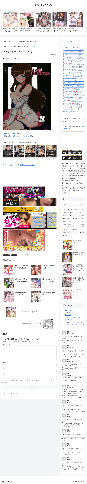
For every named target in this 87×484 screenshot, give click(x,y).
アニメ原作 (7, 255)
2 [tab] (42, 36)
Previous (1, 23)
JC (20, 255)
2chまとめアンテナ (71, 310)
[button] (83, 42)
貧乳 (30, 255)
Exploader (17, 136)
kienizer (15, 133)
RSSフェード (66, 193)
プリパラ (15, 255)
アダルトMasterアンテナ (72, 317)
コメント (6, 344)
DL (5, 133)
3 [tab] (45, 36)
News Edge (68, 315)
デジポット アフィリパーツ (51, 158)
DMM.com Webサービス (27, 46)
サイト (5, 374)
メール (5, 368)
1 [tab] (40, 36)
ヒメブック (68, 320)
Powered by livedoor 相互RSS (72, 112)
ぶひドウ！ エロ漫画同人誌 (73, 322)
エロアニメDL (28, 136)
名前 (4, 362)
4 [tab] (47, 36)
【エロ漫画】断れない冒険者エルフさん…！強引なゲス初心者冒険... (72, 77)
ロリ (25, 255)
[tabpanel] (10, 22)
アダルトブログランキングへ (71, 47)
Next (86, 23)
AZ (11, 46)
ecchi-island (69, 312)
